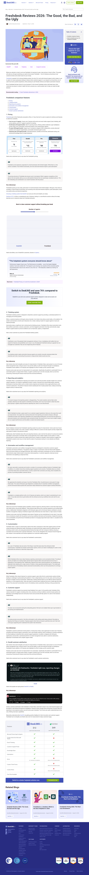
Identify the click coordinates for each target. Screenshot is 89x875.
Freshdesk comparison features (73, 36)
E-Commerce (50, 828)
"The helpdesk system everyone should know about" (30, 261)
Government (46, 830)
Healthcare (51, 830)
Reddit (35, 683)
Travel (44, 836)
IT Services (31, 841)
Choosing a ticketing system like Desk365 (16, 193)
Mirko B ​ (12, 273)
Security (65, 871)
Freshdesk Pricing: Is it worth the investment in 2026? (27, 282)
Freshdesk (8, 78)
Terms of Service (80, 871)
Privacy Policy (72, 871)
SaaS (50, 835)
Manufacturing (42, 833)
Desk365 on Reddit (28, 686)
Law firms (45, 831)
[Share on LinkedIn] (75, 24)
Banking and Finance (43, 828)
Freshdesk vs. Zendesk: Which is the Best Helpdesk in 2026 (43, 807)
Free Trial (79, 2)
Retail (48, 835)
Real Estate (44, 835)
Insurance (41, 831)
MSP (46, 833)
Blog (7, 9)
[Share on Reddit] (81, 24)
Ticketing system (13, 102)
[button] (24, 2)
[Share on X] (78, 24)
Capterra (37, 252)
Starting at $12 (10, 196)
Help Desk (10, 9)
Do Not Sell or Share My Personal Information (44, 871)
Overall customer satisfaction (16, 110)
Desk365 (22, 715)
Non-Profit (49, 833)
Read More (10, 816)
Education (41, 830)
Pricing (10, 100)
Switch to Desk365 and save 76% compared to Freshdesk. (73, 39)
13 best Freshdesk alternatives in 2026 (28, 92)
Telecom (41, 836)
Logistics (49, 831)
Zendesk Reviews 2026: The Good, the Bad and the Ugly (17, 807)
